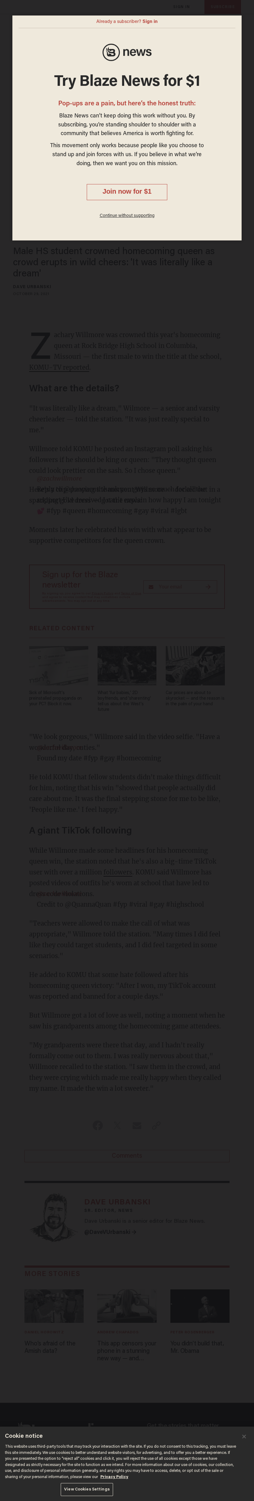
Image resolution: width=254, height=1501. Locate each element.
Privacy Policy (114, 1477)
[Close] (244, 1436)
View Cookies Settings (87, 1489)
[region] (127, 1464)
